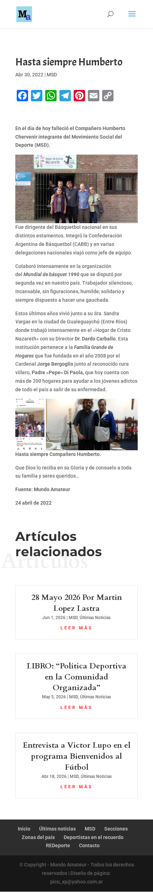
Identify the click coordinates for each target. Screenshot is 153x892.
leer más (76, 627)
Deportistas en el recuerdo (93, 837)
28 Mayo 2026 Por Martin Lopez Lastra (76, 603)
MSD (52, 74)
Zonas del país (38, 837)
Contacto (89, 845)
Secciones (116, 829)
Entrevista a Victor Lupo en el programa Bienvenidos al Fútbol (77, 756)
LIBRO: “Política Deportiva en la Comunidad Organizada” (76, 677)
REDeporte (58, 845)
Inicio (24, 829)
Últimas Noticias (95, 617)
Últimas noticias (57, 829)
